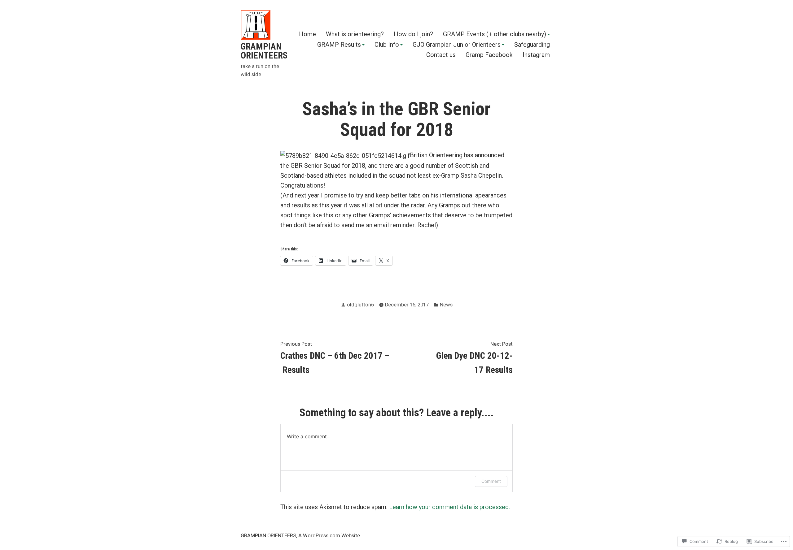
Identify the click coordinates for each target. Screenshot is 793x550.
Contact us (441, 55)
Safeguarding (532, 45)
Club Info (387, 45)
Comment (491, 481)
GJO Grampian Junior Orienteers (457, 45)
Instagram (536, 55)
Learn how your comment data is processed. (449, 507)
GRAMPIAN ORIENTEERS (264, 51)
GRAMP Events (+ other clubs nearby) (494, 34)
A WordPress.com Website (329, 536)
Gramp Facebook (489, 55)
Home (307, 34)
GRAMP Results (339, 45)
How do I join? (413, 34)
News (446, 305)
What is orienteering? (355, 34)
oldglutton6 (360, 305)
